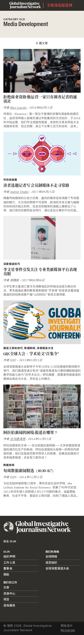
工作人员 (9, 562)
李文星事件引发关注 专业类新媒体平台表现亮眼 (40, 271)
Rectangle (68, 630)
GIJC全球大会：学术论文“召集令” (31, 354)
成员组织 (51, 562)
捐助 (6, 574)
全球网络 (51, 556)
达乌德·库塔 (17, 439)
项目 (6, 599)
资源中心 (9, 593)
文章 (6, 587)
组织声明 (9, 556)
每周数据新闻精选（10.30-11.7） (29, 470)
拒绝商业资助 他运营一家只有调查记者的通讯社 (40, 99)
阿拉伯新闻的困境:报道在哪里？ (30, 432)
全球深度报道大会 (57, 568)
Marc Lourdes (18, 108)
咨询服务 (9, 605)
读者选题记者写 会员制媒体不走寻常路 (36, 185)
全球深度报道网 (59, 5)
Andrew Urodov (19, 192)
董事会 (7, 568)
